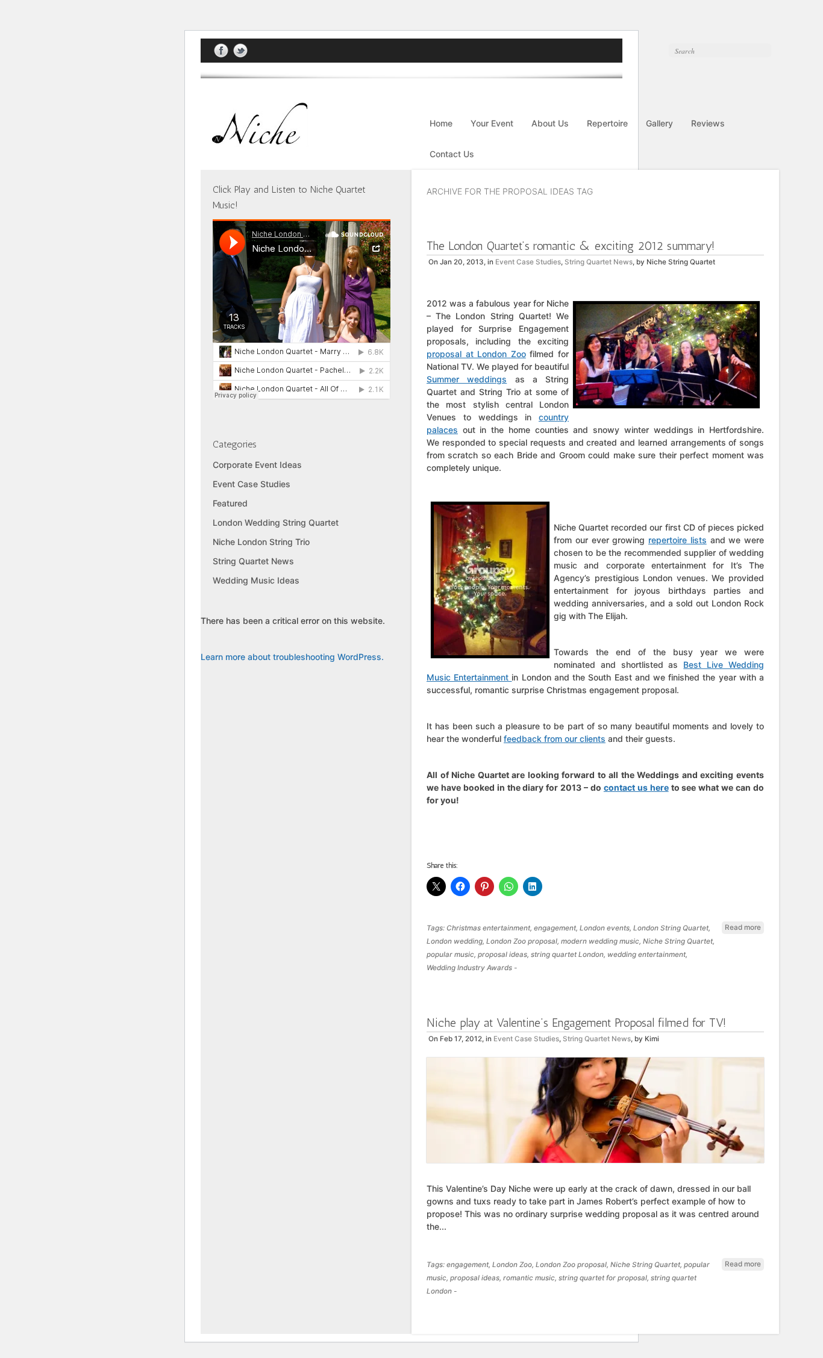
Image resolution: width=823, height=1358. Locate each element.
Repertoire (607, 123)
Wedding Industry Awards (469, 968)
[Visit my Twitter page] (240, 51)
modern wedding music (600, 941)
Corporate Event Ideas (257, 464)
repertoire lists (677, 540)
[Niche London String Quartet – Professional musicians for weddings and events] (255, 140)
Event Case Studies (528, 262)
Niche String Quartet (678, 941)
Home (441, 123)
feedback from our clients (555, 739)
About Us (550, 123)
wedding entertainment (646, 954)
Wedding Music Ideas (256, 580)
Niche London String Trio (261, 542)
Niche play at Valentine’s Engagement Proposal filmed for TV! (576, 1022)
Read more (743, 927)
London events (605, 928)
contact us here (636, 787)
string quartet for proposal (603, 1278)
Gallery (659, 123)
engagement (555, 928)
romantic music (529, 1278)
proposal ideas (502, 954)
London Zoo (512, 1264)
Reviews (708, 123)
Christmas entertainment (488, 928)
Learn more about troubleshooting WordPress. (292, 657)
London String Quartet (671, 928)
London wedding (455, 941)
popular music (450, 954)
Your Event (492, 123)
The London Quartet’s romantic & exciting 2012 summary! (571, 245)
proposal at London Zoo (476, 354)
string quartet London (567, 954)
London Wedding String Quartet (276, 522)
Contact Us (452, 154)
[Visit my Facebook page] (221, 51)
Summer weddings (467, 379)
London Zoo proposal (521, 941)
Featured (230, 503)
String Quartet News (599, 262)
